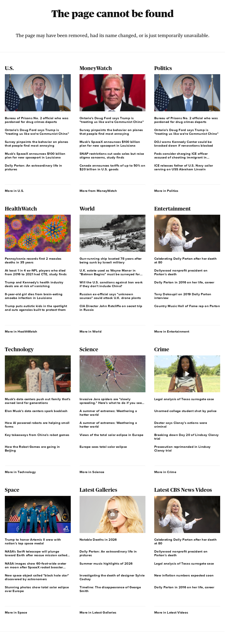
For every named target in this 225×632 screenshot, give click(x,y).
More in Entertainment (171, 331)
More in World (91, 331)
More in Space (16, 612)
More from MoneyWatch (98, 191)
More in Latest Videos (171, 612)
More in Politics (166, 191)
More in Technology (20, 472)
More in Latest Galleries (98, 612)
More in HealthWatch (21, 331)
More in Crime (165, 472)
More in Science (92, 472)
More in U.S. (14, 191)
